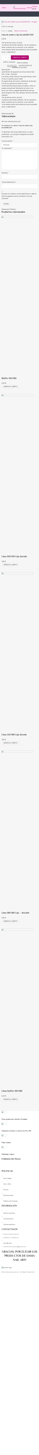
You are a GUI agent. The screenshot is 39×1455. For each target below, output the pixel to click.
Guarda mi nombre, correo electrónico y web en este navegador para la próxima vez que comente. (19, 196)
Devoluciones (8, 1195)
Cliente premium (9, 1224)
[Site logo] (19, 8)
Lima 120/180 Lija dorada (14, 735)
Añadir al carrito (20, 57)
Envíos (5, 1189)
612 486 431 (7, 1243)
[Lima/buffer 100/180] (17, 1006)
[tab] (12, 66)
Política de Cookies (10, 1201)
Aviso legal (7, 1178)
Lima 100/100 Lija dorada (14, 556)
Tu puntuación (7, 141)
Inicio (3, 31)
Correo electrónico (9, 182)
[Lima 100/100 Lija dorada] (17, 472)
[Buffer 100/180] (17, 293)
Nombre (5, 173)
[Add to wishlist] (4, 374)
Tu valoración (7, 148)
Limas (10, 31)
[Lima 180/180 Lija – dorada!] (17, 828)
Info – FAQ (7, 1184)
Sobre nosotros (9, 1213)
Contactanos (8, 1219)
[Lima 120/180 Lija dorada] (17, 650)
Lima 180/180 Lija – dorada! (15, 913)
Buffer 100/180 (9, 378)
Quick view (9, 391)
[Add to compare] (4, 391)
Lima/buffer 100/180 (12, 1091)
